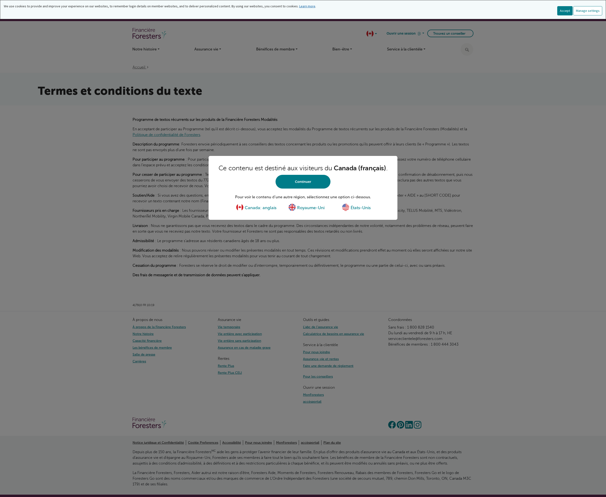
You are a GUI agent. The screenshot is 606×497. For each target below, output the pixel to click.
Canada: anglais (260, 207)
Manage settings (588, 11)
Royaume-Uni (310, 207)
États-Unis (360, 207)
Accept (565, 11)
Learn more (307, 6)
